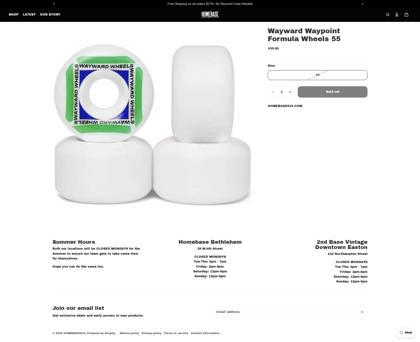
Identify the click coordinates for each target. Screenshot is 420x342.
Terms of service (176, 333)
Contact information (205, 333)
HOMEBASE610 (74, 333)
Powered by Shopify (101, 333)
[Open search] (387, 14)
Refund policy (129, 333)
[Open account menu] (397, 14)
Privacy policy (151, 333)
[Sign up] (361, 312)
